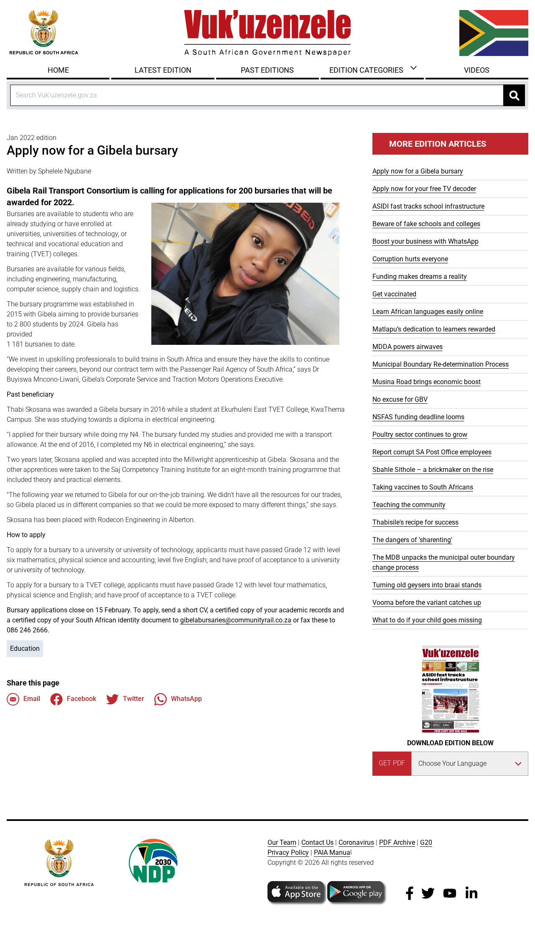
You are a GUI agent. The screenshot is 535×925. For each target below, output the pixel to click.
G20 (426, 842)
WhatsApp (186, 699)
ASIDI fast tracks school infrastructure (428, 206)
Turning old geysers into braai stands (427, 585)
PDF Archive (397, 842)
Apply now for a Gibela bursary (417, 171)
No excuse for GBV (400, 399)
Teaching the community (409, 505)
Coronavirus (356, 842)
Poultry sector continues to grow (419, 434)
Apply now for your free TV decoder (424, 189)
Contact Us (317, 842)
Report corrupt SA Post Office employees (432, 452)
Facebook (81, 699)
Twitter (133, 699)
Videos (476, 70)
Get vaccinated (394, 294)
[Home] (267, 33)
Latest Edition (163, 70)
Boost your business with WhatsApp (425, 241)
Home (58, 70)
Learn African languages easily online (427, 312)
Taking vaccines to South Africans (422, 487)
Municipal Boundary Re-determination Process (440, 364)
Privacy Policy (288, 852)
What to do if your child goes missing (427, 620)
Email (31, 699)
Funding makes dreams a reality (419, 276)
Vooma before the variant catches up (426, 602)
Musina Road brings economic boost (426, 382)
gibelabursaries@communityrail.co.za (235, 620)
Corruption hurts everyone (410, 259)
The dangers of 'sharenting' (412, 540)
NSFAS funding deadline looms (418, 417)
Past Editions (267, 70)
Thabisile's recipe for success (415, 522)
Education (25, 648)
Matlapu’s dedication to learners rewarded (433, 329)
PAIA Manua (332, 852)
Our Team (282, 842)
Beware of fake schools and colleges (426, 224)
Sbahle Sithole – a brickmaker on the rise (432, 470)
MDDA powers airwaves (407, 347)
